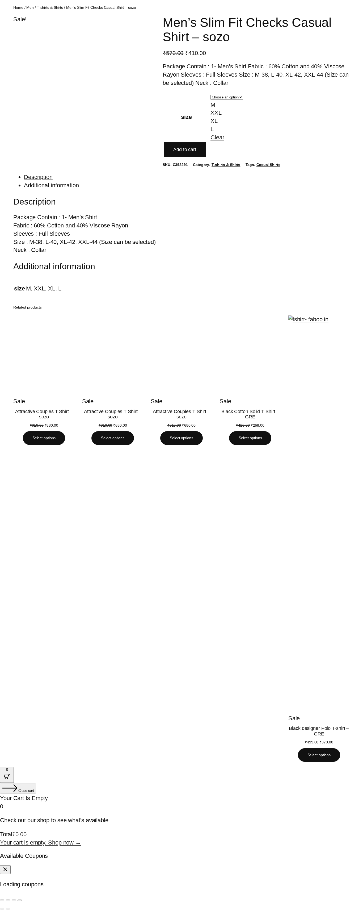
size (186, 117)
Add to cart (184, 149)
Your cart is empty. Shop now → (40, 842)
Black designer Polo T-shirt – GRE (319, 731)
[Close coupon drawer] (5, 869)
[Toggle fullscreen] (8, 900)
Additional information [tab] (51, 185)
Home (18, 7)
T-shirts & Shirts (50, 7)
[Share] (14, 900)
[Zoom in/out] (2, 900)
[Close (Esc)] (20, 900)
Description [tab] (38, 177)
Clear (217, 137)
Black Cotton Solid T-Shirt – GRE (250, 414)
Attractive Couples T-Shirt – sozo (44, 414)
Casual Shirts (268, 165)
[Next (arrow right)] (8, 908)
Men (30, 7)
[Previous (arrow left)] (2, 908)
